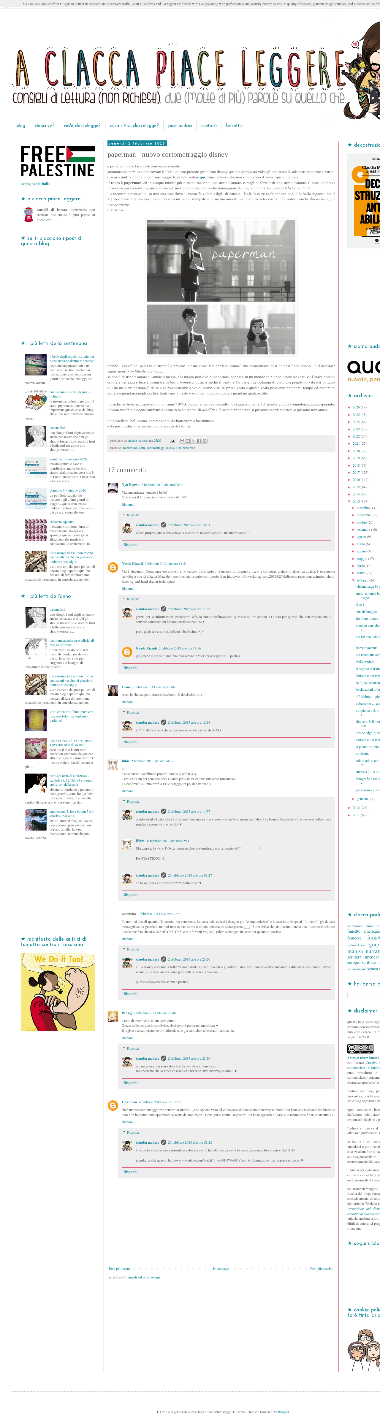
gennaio (363, 798)
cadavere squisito (62, 521)
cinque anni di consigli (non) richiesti (70, 393)
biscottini (234, 126)
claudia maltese (147, 524)
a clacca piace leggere (363, 1057)
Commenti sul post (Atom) (141, 1277)
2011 (357, 814)
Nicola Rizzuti (132, 563)
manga (355, 951)
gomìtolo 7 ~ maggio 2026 (68, 459)
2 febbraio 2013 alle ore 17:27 (159, 913)
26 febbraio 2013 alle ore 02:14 (167, 840)
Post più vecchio (321, 1268)
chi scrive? (44, 126)
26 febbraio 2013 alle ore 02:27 (190, 875)
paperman (189, 448)
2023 (357, 429)
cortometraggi (155, 448)
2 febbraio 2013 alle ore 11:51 (166, 563)
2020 (357, 450)
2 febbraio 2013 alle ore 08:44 (162, 484)
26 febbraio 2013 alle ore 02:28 (190, 1142)
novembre (364, 514)
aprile (361, 565)
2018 (357, 465)
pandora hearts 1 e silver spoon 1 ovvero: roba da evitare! (71, 742)
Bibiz (125, 760)
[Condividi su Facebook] (199, 441)
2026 (357, 407)
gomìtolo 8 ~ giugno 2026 (68, 490)
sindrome (362, 753)
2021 (357, 443)
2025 (357, 414)
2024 (357, 421)
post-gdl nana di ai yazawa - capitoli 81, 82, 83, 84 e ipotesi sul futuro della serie (71, 780)
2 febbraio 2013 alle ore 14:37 (189, 811)
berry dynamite (366, 647)
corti (142, 448)
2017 (357, 472)
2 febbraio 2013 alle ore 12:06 (154, 687)
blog (21, 126)
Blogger (283, 1411)
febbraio (363, 580)
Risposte (133, 514)
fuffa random (365, 661)
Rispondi (128, 504)
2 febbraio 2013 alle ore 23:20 (189, 959)
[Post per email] (172, 440)
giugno (362, 551)
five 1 (360, 604)
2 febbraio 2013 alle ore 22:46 (155, 1012)
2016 (357, 479)
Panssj (127, 1012)
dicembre (363, 507)
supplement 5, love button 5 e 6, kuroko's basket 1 (72, 813)
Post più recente (120, 1268)
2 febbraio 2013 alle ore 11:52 (189, 608)
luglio (361, 543)
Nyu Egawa (131, 484)
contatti (209, 126)
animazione (130, 448)
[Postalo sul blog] (188, 441)
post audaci (180, 126)
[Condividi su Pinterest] (205, 441)
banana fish (58, 427)
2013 (357, 501)
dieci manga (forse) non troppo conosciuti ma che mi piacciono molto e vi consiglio (71, 557)
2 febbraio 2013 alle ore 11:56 (180, 648)
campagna (35, 183)
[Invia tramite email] (182, 441)
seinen (372, 969)
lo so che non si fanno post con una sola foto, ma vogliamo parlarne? (71, 715)
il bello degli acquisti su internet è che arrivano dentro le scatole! (72, 358)
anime (370, 925)
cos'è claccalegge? (82, 126)
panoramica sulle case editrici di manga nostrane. (72, 642)
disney (170, 448)
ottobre (362, 522)
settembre (364, 529)
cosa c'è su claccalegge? (134, 126)
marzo (361, 572)
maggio (362, 558)
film (178, 448)
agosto (362, 536)
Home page (221, 1268)
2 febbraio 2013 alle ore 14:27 (152, 760)
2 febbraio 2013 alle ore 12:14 (189, 722)
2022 (357, 436)
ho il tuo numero (367, 618)
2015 (357, 486)
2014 (357, 494)
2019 (357, 457)
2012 (357, 807)
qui (202, 177)
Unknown (129, 1102)
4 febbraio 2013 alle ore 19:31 (160, 1101)
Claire (126, 687)
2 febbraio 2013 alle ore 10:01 (189, 524)
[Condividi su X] (193, 441)
